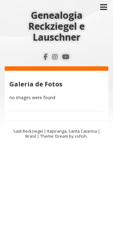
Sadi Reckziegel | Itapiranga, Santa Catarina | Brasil (56, 133)
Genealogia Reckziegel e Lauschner (56, 26)
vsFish (81, 136)
